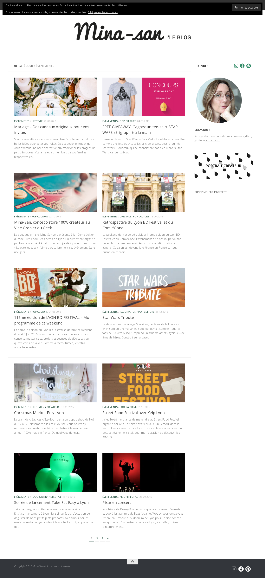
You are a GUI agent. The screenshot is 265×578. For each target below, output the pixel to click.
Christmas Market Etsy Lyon (39, 412)
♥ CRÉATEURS (52, 407)
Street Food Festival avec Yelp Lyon (133, 412)
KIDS (122, 496)
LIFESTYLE (37, 121)
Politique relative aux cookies (103, 12)
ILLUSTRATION (128, 311)
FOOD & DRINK (128, 407)
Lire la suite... (212, 140)
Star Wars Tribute (118, 317)
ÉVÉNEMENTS (21, 121)
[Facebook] (242, 65)
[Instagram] (236, 65)
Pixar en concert (116, 502)
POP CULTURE (128, 121)
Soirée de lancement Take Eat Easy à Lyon (51, 502)
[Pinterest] (248, 65)
